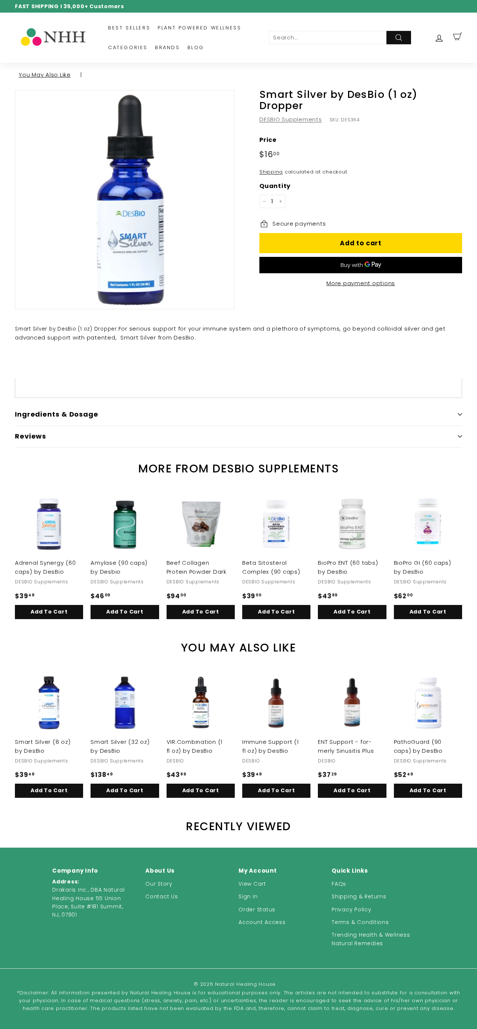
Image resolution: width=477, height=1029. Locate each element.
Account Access (262, 922)
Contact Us (161, 896)
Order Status (256, 909)
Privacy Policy (352, 909)
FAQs (339, 884)
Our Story (159, 884)
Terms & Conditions (360, 922)
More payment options (360, 283)
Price (268, 140)
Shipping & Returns (359, 896)
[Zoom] (124, 199)
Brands (167, 47)
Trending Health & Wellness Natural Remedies (371, 939)
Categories (128, 47)
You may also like (45, 75)
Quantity (275, 186)
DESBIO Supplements (290, 119)
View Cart (252, 884)
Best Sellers (129, 27)
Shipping (271, 172)
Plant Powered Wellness (199, 27)
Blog (195, 47)
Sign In (248, 896)
